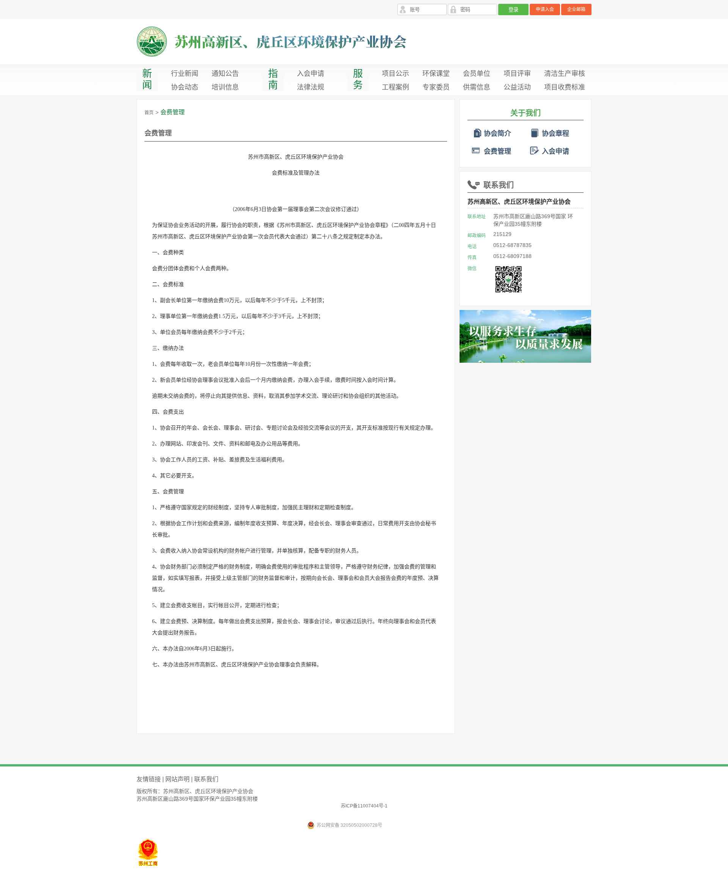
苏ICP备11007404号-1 (364, 806)
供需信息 (476, 87)
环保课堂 (436, 73)
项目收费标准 (564, 87)
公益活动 (517, 87)
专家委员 (436, 87)
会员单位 (476, 73)
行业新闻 (184, 73)
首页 (149, 112)
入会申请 (310, 73)
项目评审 (517, 73)
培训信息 (225, 87)
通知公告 (225, 73)
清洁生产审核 (564, 73)
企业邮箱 (576, 9)
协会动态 (184, 87)
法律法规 (310, 87)
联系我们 (498, 185)
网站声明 (177, 779)
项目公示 (395, 73)
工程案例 (395, 87)
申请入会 (545, 9)
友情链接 (148, 779)
